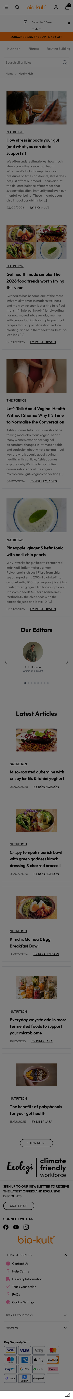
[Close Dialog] (67, 1394)
